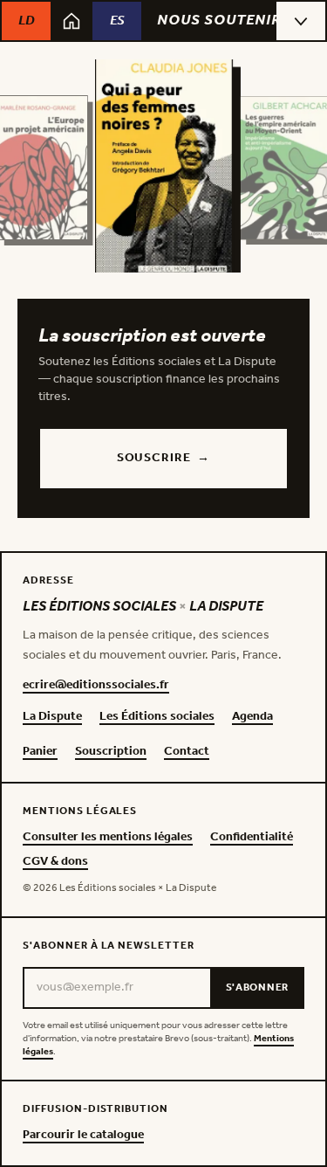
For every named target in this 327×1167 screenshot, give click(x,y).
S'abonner (257, 987)
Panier (40, 752)
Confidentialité (251, 837)
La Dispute (52, 717)
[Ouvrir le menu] (300, 21)
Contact (186, 752)
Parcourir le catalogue (83, 1135)
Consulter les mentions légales (108, 837)
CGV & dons (55, 862)
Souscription (110, 752)
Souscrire (163, 458)
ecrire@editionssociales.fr (96, 685)
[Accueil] (71, 21)
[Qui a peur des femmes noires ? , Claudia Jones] (164, 168)
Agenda (252, 717)
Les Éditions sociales (157, 717)
